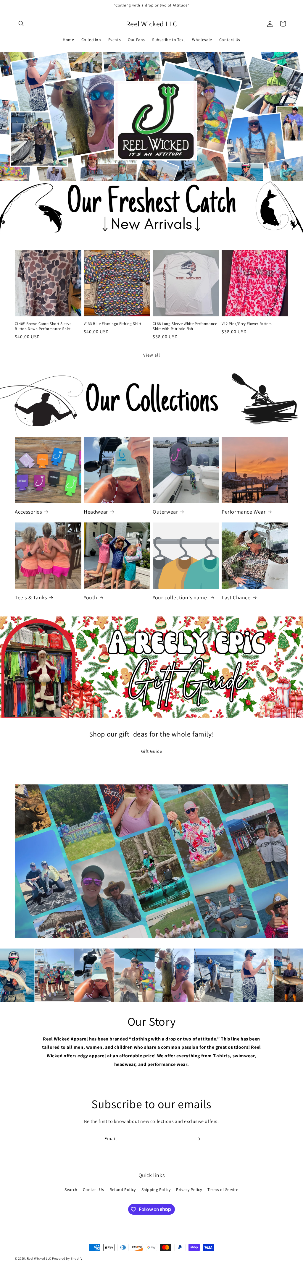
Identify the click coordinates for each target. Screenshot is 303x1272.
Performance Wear (244, 511)
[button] (21, 23)
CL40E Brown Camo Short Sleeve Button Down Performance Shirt (43, 326)
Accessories (28, 511)
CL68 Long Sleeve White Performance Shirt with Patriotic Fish (185, 326)
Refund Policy (122, 1189)
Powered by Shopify (67, 1258)
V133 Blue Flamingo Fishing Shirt (112, 323)
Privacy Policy (189, 1189)
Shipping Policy (156, 1189)
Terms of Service (222, 1189)
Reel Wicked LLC (39, 1258)
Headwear (96, 511)
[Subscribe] (197, 1139)
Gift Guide (151, 751)
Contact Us (93, 1189)
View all (151, 355)
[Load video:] (151, 861)
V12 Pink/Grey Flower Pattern (247, 323)
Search (71, 1189)
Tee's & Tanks (31, 597)
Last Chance (236, 597)
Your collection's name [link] (180, 597)
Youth (90, 597)
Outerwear (165, 511)
